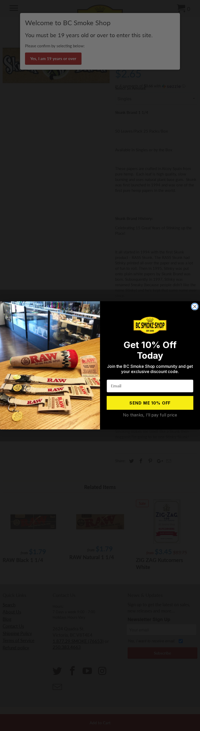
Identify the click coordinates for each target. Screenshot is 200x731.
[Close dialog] (195, 306)
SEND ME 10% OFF (150, 403)
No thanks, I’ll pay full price (150, 414)
